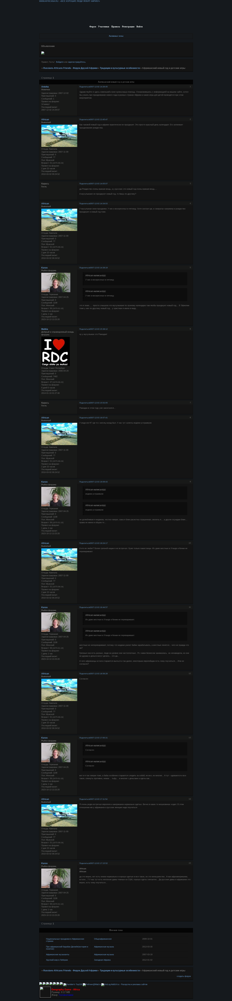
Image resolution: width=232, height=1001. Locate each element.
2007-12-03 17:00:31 (99, 738)
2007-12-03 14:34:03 (99, 204)
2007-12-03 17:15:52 (99, 863)
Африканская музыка (104, 947)
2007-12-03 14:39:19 (99, 268)
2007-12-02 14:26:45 (99, 87)
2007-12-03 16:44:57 (99, 607)
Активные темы (116, 36)
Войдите (60, 62)
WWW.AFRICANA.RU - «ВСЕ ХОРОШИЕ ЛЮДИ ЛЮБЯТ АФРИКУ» (69, 1)
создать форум (184, 976)
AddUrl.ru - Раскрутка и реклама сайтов (129, 984)
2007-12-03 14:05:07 (99, 184)
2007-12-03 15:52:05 (99, 403)
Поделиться (84, 87)
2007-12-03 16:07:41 (99, 418)
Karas (44, 267)
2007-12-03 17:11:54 (98, 799)
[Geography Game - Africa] (45, 997)
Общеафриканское (103, 939)
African (45, 119)
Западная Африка (102, 960)
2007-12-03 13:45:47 (99, 119)
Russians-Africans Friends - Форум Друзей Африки (70, 68)
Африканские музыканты (57, 954)
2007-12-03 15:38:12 (99, 329)
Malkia (44, 329)
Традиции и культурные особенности (120, 68)
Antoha (45, 86)
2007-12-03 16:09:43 (99, 482)
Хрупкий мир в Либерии (57, 960)
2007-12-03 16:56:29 (99, 674)
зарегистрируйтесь (77, 62)
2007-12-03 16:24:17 (99, 543)
